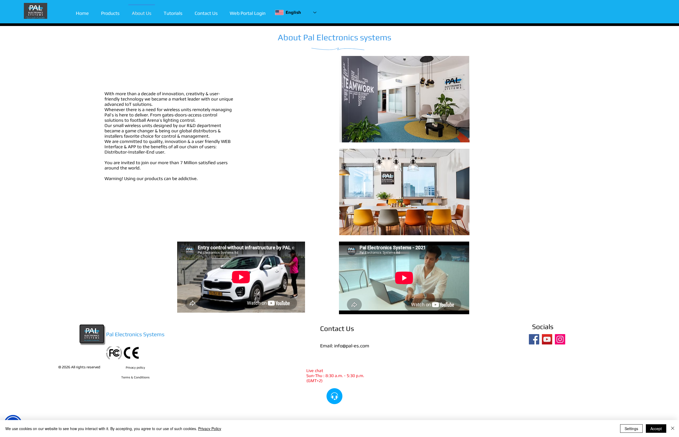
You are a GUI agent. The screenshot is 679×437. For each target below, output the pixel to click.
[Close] (672, 428)
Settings (631, 428)
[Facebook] (534, 339)
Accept (656, 428)
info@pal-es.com (351, 345)
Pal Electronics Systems (135, 334)
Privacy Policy (209, 428)
